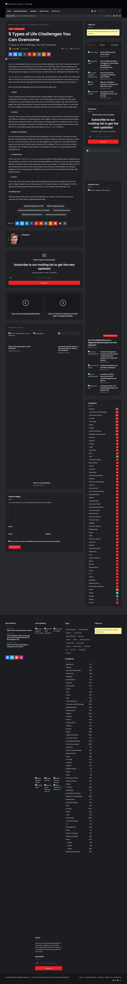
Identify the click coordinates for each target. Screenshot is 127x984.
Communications (94, 510)
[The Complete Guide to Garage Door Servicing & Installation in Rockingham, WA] (93, 64)
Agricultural (92, 551)
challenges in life (27, 159)
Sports (91, 532)
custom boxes (77, 633)
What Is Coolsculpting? (41, 483)
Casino (91, 466)
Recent (102, 45)
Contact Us (55, 11)
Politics (91, 577)
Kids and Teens (94, 520)
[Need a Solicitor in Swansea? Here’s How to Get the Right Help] (58, 780)
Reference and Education (97, 434)
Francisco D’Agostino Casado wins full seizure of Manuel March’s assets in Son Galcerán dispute (109, 356)
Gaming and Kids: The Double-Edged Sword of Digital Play (109, 388)
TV (90, 574)
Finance (91, 444)
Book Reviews (93, 567)
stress (12, 142)
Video (91, 570)
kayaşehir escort (50, 127)
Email (11, 534)
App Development (71, 629)
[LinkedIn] (20, 54)
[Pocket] (49, 54)
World (91, 589)
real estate (87, 646)
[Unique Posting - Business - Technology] (18, 4)
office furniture (77, 646)
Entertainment (93, 513)
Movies (91, 564)
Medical (91, 497)
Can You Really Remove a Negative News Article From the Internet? (102, 342)
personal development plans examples (34, 210)
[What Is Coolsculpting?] (44, 406)
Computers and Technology (98, 412)
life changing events (56, 206)
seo (67, 649)
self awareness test (62, 210)
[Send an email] (17, 49)
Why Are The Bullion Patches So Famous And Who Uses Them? (109, 84)
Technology (93, 421)
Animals (91, 545)
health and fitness (84, 639)
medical (68, 646)
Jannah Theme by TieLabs (41, 977)
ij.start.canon (80, 643)
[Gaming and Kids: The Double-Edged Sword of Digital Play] (93, 388)
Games (91, 596)
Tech (90, 456)
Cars (90, 555)
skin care (73, 649)
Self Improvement (19, 29)
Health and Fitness (95, 431)
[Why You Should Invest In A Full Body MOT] (19, 338)
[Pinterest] (30, 54)
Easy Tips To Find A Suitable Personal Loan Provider (108, 94)
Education (81, 636)
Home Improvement (20, 11)
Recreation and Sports (96, 586)
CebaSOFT (65, 977)
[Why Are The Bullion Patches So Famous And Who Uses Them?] (93, 85)
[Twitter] (15, 54)
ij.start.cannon (70, 643)
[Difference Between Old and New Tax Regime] (93, 368)
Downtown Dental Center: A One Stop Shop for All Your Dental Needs (68, 348)
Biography (92, 580)
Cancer (91, 602)
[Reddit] (34, 54)
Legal (91, 447)
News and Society (95, 516)
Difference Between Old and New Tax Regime (31, 16)
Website (48, 534)
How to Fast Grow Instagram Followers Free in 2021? (107, 75)
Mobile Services (94, 583)
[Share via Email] (60, 223)
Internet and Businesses (96, 482)
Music (91, 561)
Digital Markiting (94, 494)
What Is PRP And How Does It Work (107, 53)
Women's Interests (95, 526)
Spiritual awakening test (32, 214)
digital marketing (70, 636)
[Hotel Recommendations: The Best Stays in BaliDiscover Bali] (39, 787)
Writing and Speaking (96, 475)
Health (17, 24)
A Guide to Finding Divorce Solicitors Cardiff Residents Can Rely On (108, 377)
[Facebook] (11, 54)
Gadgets (91, 523)
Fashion (91, 428)
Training (68, 653)
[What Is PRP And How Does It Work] (93, 55)
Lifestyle (92, 440)
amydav (14, 49)
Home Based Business (96, 507)
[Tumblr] (25, 54)
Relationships (93, 529)
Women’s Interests (95, 539)
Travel (91, 593)
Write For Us (44, 11)
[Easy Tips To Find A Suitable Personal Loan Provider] (93, 94)
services (91, 418)
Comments (114, 45)
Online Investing (94, 558)
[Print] (65, 223)
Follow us (98, 623)
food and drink (93, 488)
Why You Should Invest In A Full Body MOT (19, 347)
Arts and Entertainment (96, 491)
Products (92, 485)
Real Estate (92, 472)
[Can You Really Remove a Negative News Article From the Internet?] (39, 702)
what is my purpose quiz (56, 214)
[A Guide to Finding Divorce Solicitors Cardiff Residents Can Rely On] (93, 377)
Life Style (92, 469)
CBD (90, 535)
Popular (90, 45)
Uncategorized (93, 501)
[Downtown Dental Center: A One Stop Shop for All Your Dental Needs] (69, 338)
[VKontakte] (39, 54)
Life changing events (16, 77)
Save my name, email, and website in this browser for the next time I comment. (35, 541)
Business (33, 11)
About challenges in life (34, 206)
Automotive (92, 450)
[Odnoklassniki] (44, 54)
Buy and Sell (93, 463)
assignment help (83, 629)
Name (11, 526)
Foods (91, 599)
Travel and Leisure (95, 459)
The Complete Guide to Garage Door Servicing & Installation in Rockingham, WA (109, 64)
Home (9, 11)
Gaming (91, 478)
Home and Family (94, 504)
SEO (90, 453)
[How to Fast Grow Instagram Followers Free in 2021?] (93, 75)
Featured (92, 437)
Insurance (92, 542)
